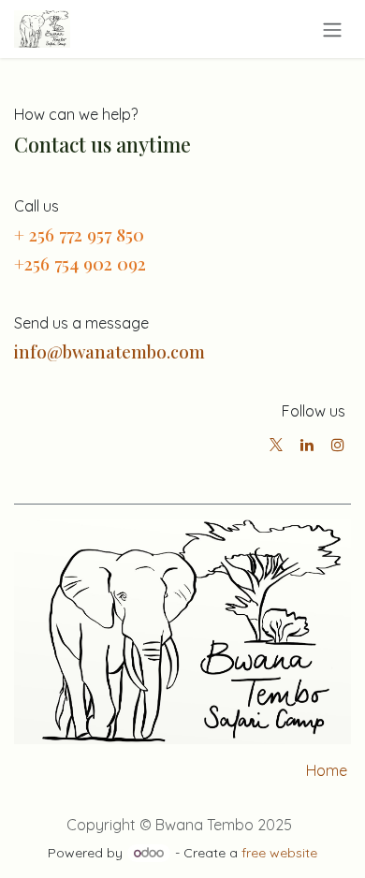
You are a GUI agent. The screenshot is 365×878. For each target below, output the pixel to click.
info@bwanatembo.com (109, 351)
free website (279, 852)
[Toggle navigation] (332, 29)
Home (326, 770)
